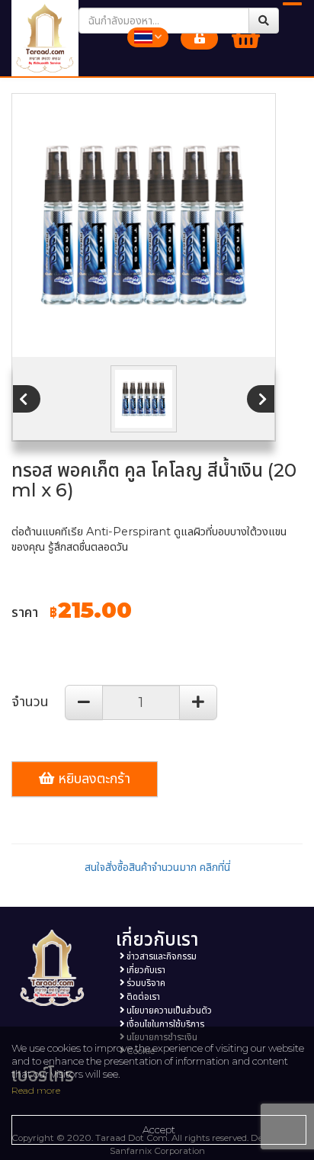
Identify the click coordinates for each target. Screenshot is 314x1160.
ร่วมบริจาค (144, 983)
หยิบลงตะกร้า (92, 778)
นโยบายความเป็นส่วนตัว (168, 1010)
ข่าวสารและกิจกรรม (160, 956)
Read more (35, 1090)
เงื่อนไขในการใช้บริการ (164, 1024)
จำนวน (30, 701)
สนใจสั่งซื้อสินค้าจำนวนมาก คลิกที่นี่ (157, 867)
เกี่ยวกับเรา (144, 970)
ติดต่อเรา (142, 996)
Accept (159, 1129)
